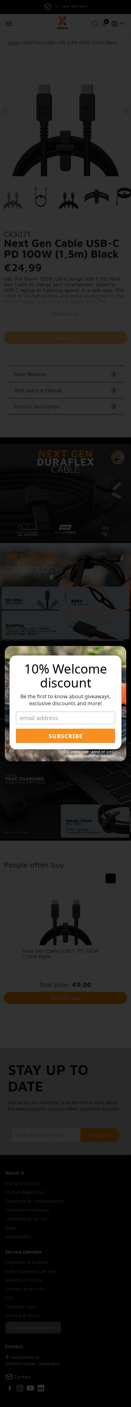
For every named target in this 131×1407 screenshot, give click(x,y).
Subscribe (66, 736)
